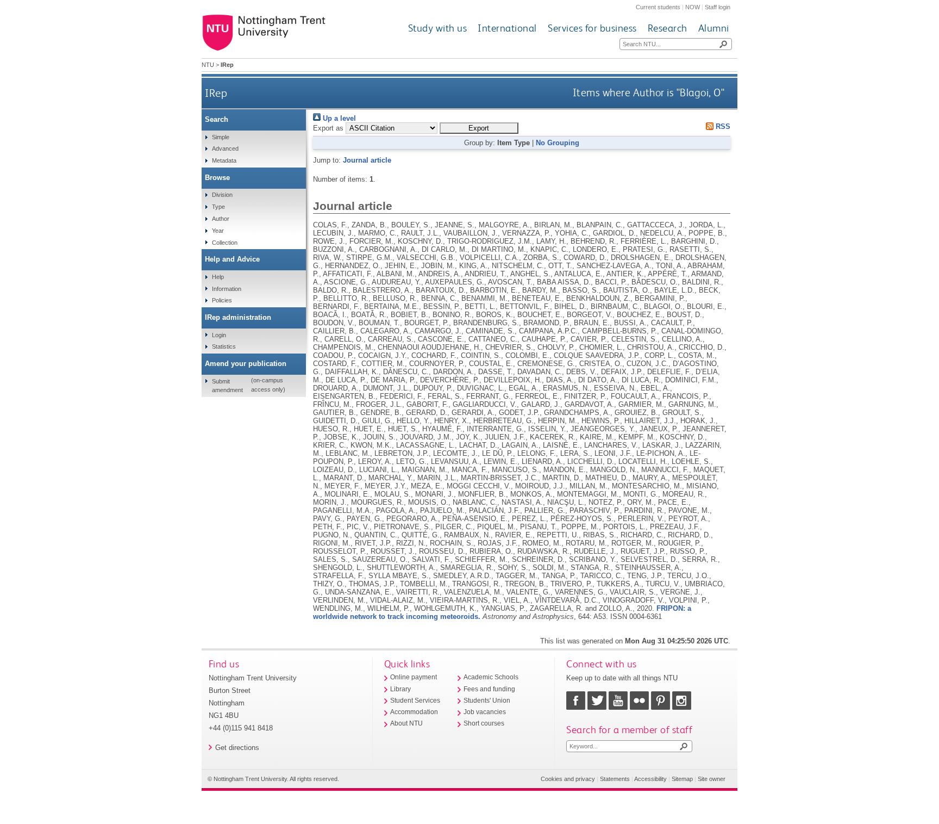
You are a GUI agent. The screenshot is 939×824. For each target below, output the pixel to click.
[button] (479, 128)
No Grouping (557, 143)
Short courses (484, 723)
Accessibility (650, 779)
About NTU (406, 723)
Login (219, 335)
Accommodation (414, 712)
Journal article (367, 160)
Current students (658, 7)
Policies (222, 300)
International (507, 28)
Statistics (224, 346)
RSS (721, 126)
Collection (224, 242)
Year (218, 230)
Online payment (413, 677)
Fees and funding (489, 689)
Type (218, 206)
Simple (220, 137)
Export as (328, 128)
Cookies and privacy (568, 779)
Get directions (237, 748)
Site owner (711, 779)
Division (222, 194)
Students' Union (487, 700)
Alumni (713, 28)
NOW (692, 7)
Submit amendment (227, 385)
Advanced (225, 148)
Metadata (224, 160)
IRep (216, 93)
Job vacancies (485, 712)
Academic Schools (491, 677)
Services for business (592, 28)
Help (218, 277)
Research (667, 28)
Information (226, 289)
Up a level (338, 118)
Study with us (437, 28)
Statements (615, 779)
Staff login (717, 7)
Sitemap (682, 779)
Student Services (415, 700)
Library (400, 689)
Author (220, 218)
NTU (208, 64)
